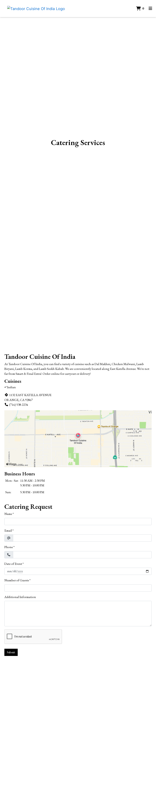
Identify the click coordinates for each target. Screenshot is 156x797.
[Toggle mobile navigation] (150, 8)
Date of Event (13, 564)
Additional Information (20, 597)
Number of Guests (16, 580)
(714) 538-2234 (18, 404)
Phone (8, 547)
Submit (11, 652)
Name (8, 514)
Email (8, 530)
